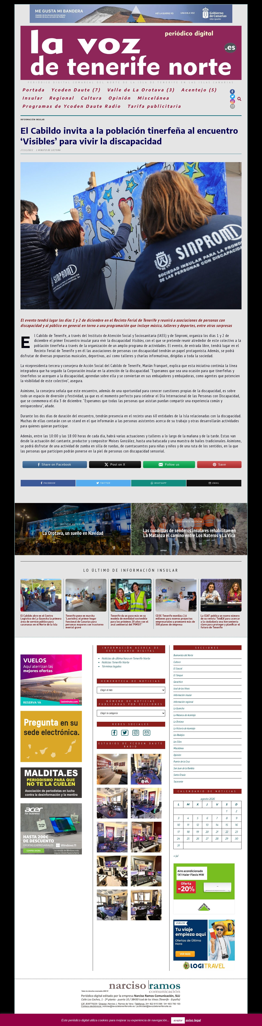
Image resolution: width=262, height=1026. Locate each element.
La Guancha (178, 708)
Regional (61, 97)
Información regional (183, 702)
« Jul (175, 856)
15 (226, 824)
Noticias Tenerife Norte (115, 662)
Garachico (178, 682)
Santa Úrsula (179, 775)
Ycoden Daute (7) (76, 89)
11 (188, 824)
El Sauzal (177, 668)
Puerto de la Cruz (181, 761)
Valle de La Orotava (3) (141, 89)
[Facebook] (232, 91)
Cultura (91, 97)
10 (178, 824)
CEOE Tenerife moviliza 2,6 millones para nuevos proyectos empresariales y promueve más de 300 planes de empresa (175, 620)
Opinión (119, 97)
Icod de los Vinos (181, 688)
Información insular (32, 119)
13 (207, 824)
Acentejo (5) (199, 89)
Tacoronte (178, 781)
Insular (32, 97)
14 (217, 824)
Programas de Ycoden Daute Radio (71, 106)
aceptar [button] (178, 1020)
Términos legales (111, 666)
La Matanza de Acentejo (184, 715)
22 (226, 831)
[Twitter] (232, 96)
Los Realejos (178, 735)
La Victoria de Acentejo (184, 728)
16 (236, 824)
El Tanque (178, 675)
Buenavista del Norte (183, 655)
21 (217, 831)
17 (178, 831)
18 (188, 831)
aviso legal (193, 1020)
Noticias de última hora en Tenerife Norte (126, 658)
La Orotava (178, 721)
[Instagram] (232, 101)
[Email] (232, 106)
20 (207, 831)
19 (197, 831)
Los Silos (177, 741)
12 (197, 824)
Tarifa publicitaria (154, 106)
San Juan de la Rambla (183, 768)
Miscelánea (153, 97)
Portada (33, 89)
